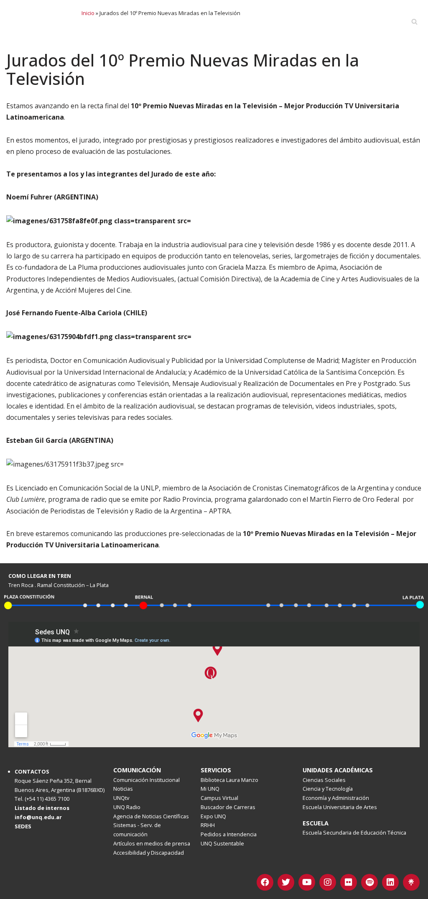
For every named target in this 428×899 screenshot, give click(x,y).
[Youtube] (306, 882)
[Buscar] (414, 21)
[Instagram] (327, 882)
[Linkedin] (390, 882)
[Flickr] (348, 882)
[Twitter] (286, 882)
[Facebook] (265, 882)
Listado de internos (42, 808)
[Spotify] (369, 882)
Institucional (170, 22)
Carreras (120, 22)
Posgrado (222, 22)
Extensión (376, 22)
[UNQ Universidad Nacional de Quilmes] (39, 22)
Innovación (327, 22)
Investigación (273, 22)
